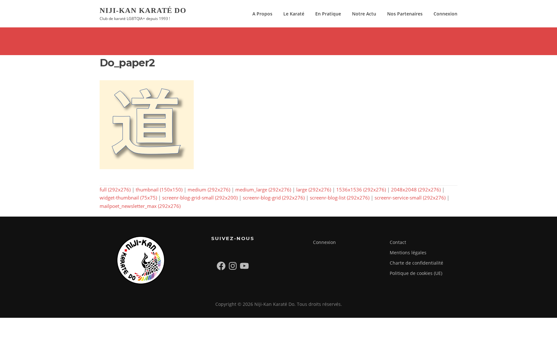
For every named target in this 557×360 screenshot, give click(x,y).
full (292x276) (115, 189)
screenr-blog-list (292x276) (339, 197)
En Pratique (328, 14)
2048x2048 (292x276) (416, 189)
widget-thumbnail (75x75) (128, 197)
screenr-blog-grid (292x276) (274, 197)
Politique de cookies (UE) (416, 273)
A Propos (262, 14)
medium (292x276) (209, 189)
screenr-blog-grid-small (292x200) (200, 197)
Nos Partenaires (405, 14)
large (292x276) (313, 189)
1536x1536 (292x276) (361, 189)
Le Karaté (293, 14)
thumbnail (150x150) (159, 189)
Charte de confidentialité (416, 263)
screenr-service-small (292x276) (410, 197)
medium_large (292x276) (263, 189)
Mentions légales (408, 252)
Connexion (445, 14)
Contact (398, 242)
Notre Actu (364, 14)
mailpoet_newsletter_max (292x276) (140, 206)
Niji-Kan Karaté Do (143, 10)
